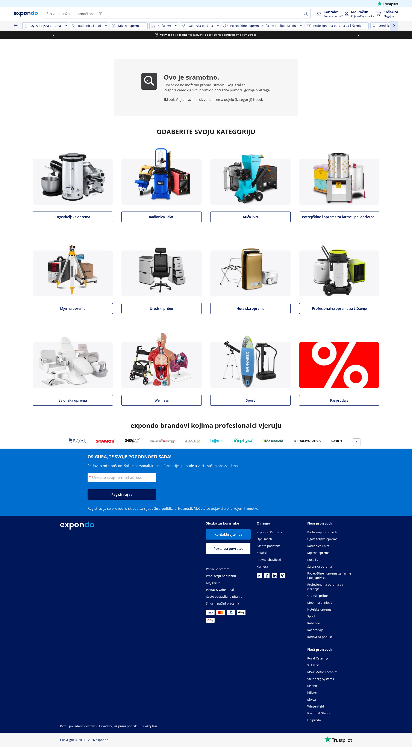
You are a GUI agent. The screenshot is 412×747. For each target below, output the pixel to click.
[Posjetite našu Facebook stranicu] (267, 577)
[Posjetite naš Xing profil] (282, 577)
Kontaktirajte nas (228, 534)
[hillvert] (217, 440)
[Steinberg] (162, 440)
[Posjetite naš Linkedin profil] (274, 577)
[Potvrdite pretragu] (305, 13)
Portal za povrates (228, 548)
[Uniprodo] (343, 440)
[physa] (243, 440)
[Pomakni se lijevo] (53, 34)
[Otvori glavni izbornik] (15, 25)
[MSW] (132, 440)
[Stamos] (105, 440)
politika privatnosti (177, 508)
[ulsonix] (192, 440)
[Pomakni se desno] (358, 34)
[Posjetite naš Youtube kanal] (259, 577)
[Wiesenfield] (273, 440)
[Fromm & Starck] (307, 440)
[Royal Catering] (77, 440)
